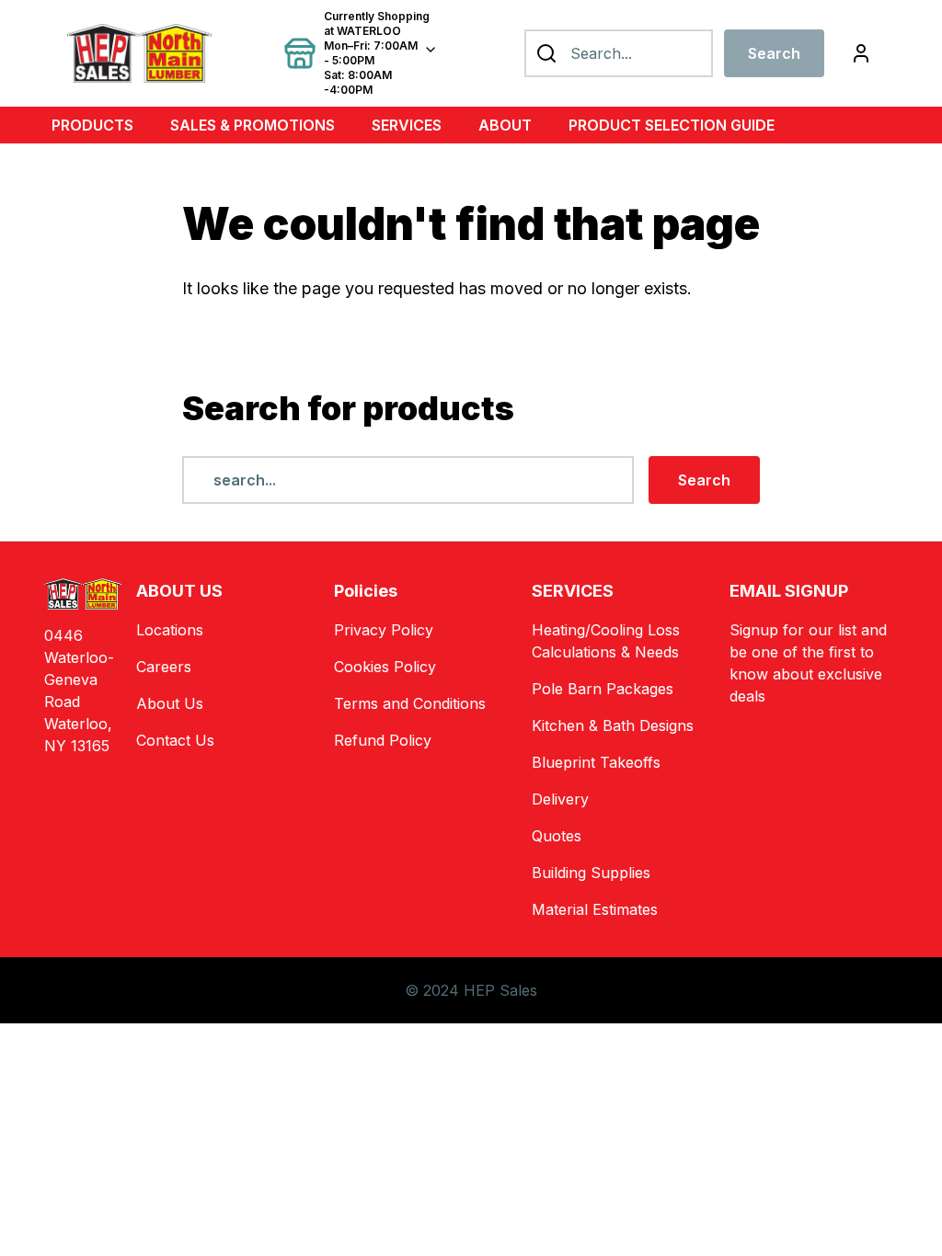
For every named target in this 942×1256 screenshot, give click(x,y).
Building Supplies (591, 872)
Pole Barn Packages (602, 688)
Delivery (560, 799)
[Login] (861, 53)
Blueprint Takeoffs (596, 762)
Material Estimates (595, 909)
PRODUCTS (92, 125)
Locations (169, 630)
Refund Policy (382, 740)
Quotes (556, 836)
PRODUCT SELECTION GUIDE (672, 125)
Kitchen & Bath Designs (613, 725)
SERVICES (407, 125)
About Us (169, 703)
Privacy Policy (383, 630)
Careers (163, 666)
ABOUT (505, 125)
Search (774, 53)
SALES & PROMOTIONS (252, 125)
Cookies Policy (385, 666)
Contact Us (175, 740)
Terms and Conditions (410, 703)
